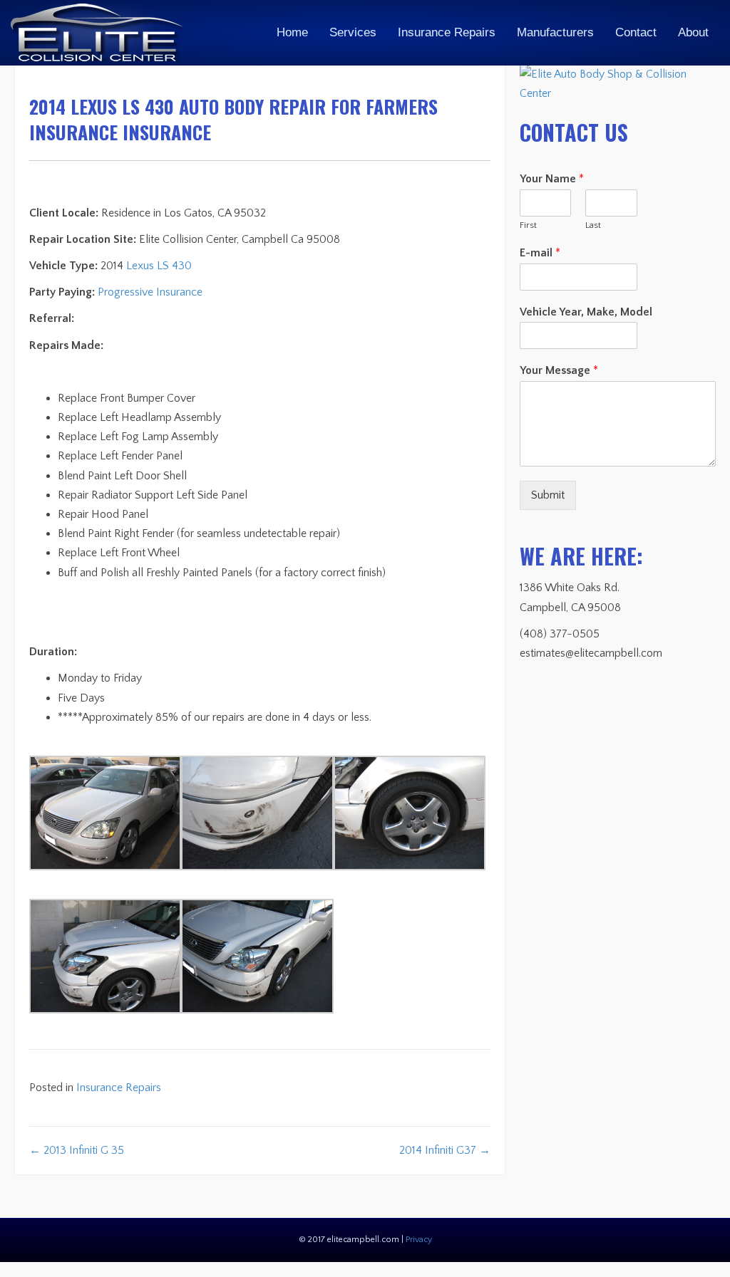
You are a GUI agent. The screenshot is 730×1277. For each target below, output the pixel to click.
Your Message (559, 370)
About (693, 32)
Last (593, 225)
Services (352, 32)
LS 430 (174, 265)
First (528, 225)
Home (292, 32)
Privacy (419, 1239)
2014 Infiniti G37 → (444, 1150)
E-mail (540, 252)
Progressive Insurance (150, 292)
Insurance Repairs (446, 32)
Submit (548, 495)
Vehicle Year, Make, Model (586, 312)
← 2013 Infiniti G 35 (76, 1150)
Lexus (140, 265)
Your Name (552, 178)
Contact (636, 32)
